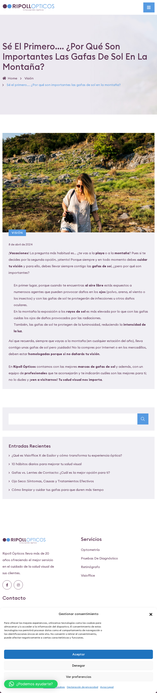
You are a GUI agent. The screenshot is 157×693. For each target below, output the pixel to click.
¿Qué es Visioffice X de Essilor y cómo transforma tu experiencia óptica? (67, 455)
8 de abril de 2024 (21, 244)
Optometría (90, 550)
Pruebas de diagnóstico (99, 558)
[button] (151, 614)
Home (12, 78)
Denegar (78, 665)
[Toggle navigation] (149, 7)
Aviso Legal (107, 687)
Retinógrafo (90, 567)
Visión (29, 78)
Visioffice (88, 575)
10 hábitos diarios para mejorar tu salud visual (47, 464)
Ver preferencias (78, 677)
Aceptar (78, 654)
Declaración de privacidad (82, 687)
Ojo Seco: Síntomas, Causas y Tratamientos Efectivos (53, 481)
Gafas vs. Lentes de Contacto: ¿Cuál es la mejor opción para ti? (61, 472)
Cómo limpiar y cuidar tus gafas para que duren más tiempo (58, 490)
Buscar (142, 418)
